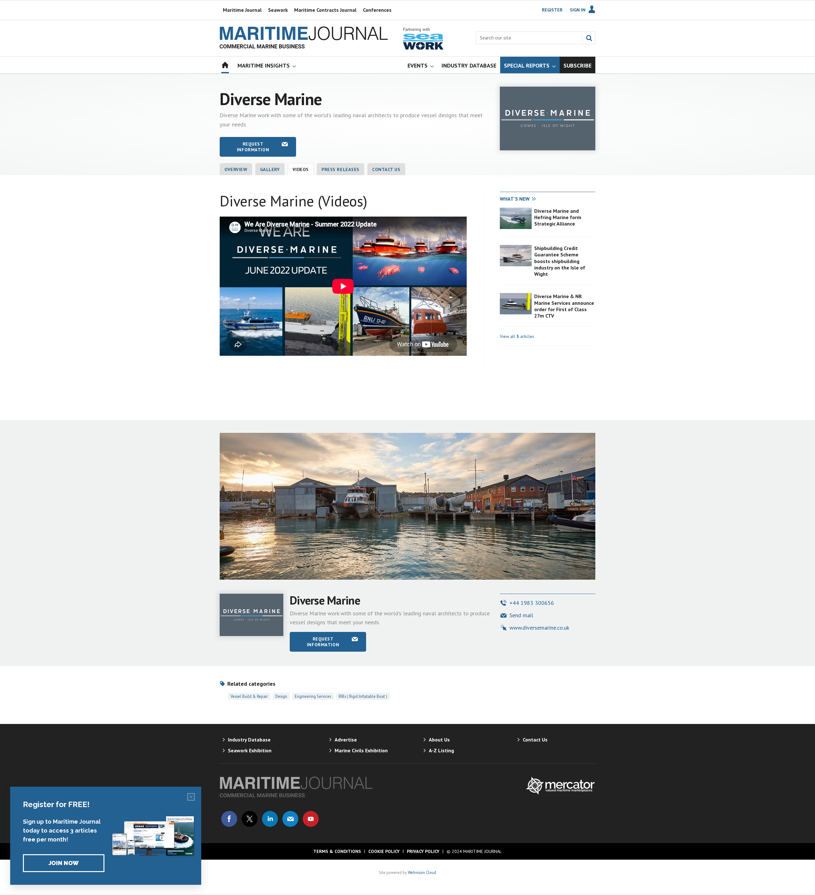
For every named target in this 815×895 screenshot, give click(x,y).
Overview (235, 169)
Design (281, 696)
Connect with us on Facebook (229, 819)
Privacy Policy (423, 851)
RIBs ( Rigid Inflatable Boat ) (363, 696)
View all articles (517, 336)
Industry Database (249, 739)
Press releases (340, 169)
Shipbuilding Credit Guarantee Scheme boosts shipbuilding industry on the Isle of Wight (559, 261)
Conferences (377, 10)
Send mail (521, 615)
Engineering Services (313, 696)
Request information (253, 147)
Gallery (270, 169)
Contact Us (386, 169)
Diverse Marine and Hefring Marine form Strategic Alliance (557, 217)
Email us (290, 819)
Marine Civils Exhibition (361, 750)
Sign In (577, 9)
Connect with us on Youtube (310, 819)
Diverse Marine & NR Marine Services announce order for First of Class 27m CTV (564, 306)
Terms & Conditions (337, 851)
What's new (515, 199)
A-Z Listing (441, 750)
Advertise (346, 739)
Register (552, 9)
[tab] (524, 199)
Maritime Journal (242, 10)
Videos (301, 169)
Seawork (278, 10)
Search (589, 38)
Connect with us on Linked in (270, 819)
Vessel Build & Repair (249, 696)
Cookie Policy (384, 851)
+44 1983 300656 (531, 602)
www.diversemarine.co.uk (539, 627)
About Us (439, 739)
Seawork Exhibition (250, 750)
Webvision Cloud (422, 872)
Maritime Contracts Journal (325, 10)
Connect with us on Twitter (249, 819)
